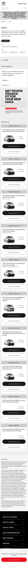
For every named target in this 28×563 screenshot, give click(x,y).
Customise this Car (14, 146)
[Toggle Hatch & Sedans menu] (22, 516)
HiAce (6, 21)
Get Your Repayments (14, 559)
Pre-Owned (8, 538)
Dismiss (23, 550)
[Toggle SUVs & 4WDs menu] (22, 522)
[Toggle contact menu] (22, 538)
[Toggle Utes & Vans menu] (22, 527)
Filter (6, 60)
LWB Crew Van (13, 52)
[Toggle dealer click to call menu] (2, 8)
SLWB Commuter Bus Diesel (9, 46)
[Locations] (6, 8)
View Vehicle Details (14, 151)
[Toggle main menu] (25, 8)
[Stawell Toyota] (3, 3)
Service (6, 543)
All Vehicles (5, 41)
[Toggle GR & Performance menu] (22, 532)
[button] (6, 85)
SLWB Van (22, 52)
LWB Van (4, 52)
